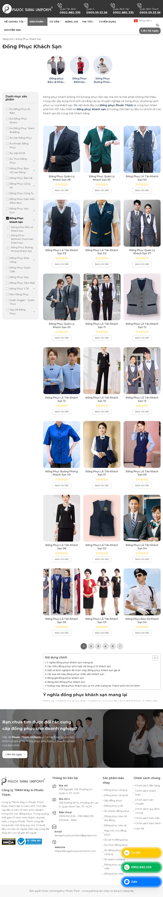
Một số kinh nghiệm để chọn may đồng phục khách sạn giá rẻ (83, 670)
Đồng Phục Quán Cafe (20, 269)
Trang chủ (7, 39)
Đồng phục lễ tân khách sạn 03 (101, 620)
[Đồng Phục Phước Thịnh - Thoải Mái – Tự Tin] (27, 8)
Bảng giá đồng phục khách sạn (65, 678)
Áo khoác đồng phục (117, 811)
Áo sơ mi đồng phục (116, 839)
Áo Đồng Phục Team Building (22, 130)
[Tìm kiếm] (157, 25)
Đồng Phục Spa (19, 277)
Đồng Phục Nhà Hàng (19, 259)
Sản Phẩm (36, 21)
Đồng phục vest (113, 873)
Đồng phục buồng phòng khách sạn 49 (61, 473)
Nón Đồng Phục (19, 294)
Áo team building (114, 859)
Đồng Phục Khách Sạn (16, 220)
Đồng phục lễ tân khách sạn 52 (101, 252)
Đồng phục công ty (115, 789)
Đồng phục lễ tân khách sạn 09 (142, 473)
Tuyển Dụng (107, 21)
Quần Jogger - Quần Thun (22, 302)
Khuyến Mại (12, 29)
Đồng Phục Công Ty (22, 193)
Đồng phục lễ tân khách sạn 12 (142, 325)
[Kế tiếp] (120, 646)
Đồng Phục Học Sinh (19, 210)
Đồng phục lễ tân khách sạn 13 (142, 399)
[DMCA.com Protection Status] (9, 841)
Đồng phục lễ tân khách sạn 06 (61, 620)
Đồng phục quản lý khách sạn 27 (142, 252)
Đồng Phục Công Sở (20, 185)
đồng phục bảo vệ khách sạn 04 (142, 620)
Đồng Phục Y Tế (19, 288)
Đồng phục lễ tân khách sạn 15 (61, 399)
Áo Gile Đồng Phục (21, 137)
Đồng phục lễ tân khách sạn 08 (61, 547)
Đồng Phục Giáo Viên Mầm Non (22, 201)
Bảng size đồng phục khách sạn (66, 682)
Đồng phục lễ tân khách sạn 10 (101, 399)
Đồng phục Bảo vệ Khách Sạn (22, 229)
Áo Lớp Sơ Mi (17, 153)
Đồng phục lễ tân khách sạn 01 (101, 473)
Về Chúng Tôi (14, 21)
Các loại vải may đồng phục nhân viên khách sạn (75, 674)
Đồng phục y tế (113, 805)
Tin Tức (87, 21)
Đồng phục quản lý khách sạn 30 (102, 178)
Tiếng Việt (144, 20)
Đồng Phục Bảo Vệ (21, 177)
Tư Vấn (54, 21)
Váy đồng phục (113, 800)
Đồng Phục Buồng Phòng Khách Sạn (22, 249)
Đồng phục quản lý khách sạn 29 (61, 325)
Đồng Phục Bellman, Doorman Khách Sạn (22, 239)
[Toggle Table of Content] (153, 658)
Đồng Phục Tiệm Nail (22, 282)
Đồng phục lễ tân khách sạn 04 (142, 547)
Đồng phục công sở (116, 795)
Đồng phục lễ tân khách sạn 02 (101, 547)
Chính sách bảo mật (147, 818)
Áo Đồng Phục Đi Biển (20, 111)
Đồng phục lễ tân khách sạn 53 (61, 252)
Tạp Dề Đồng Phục (17, 311)
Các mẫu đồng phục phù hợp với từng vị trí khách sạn (79, 666)
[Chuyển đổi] (34, 161)
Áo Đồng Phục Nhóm (18, 120)
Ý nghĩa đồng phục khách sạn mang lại (70, 662)
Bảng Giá (71, 21)
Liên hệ (139, 828)
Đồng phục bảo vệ (115, 825)
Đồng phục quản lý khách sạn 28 (61, 178)
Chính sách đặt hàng (147, 785)
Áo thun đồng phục (116, 844)
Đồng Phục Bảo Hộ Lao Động (19, 170)
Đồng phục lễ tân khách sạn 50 (142, 178)
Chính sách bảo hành (148, 823)
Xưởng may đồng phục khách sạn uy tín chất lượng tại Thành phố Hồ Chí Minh (93, 685)
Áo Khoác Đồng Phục (19, 145)
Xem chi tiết (62, 190)
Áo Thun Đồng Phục (18, 160)
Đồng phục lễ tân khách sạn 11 (101, 325)
